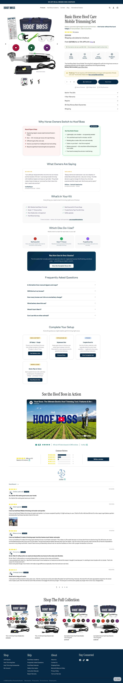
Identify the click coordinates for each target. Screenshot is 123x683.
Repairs (67, 101)
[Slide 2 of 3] (31, 82)
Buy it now (108, 82)
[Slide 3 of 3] (38, 82)
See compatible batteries (96, 74)
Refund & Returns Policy (58, 668)
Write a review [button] (98, 459)
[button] (69, 32)
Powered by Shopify (18, 680)
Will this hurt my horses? (35, 291)
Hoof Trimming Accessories (11, 665)
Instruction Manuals (33, 671)
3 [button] (62, 587)
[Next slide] (57, 44)
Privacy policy (35, 680)
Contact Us (54, 662)
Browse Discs (61, 355)
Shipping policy (52, 680)
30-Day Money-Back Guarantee (75, 105)
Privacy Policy (55, 671)
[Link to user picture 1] (13, 521)
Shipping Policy (55, 665)
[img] (13, 489)
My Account (7, 668)
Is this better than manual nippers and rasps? (42, 285)
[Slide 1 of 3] (24, 82)
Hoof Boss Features (33, 665)
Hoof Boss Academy (33, 659)
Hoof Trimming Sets (9, 662)
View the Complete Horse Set (61, 266)
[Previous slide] (5, 44)
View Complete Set (88, 355)
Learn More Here (82, 67)
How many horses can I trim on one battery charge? (44, 297)
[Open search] (110, 8)
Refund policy (27, 680)
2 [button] (59, 587)
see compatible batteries (76, 219)
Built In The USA (70, 93)
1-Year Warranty (70, 97)
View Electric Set (35, 380)
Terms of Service (56, 674)
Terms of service (44, 680)
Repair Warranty (31, 674)
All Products (7, 659)
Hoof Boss (10, 680)
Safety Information (32, 668)
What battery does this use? (36, 303)
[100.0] (61, 473)
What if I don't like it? (34, 309)
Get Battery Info (35, 353)
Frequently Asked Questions (35, 662)
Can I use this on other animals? (38, 315)
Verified (61, 479)
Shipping (68, 109)
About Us (53, 659)
